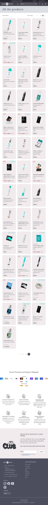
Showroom (27, 466)
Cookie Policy (32, 502)
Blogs (26, 470)
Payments (27, 473)
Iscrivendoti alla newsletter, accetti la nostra (28, 455)
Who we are (27, 464)
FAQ (26, 477)
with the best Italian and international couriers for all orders (24, 403)
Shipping (27, 471)
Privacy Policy (26, 455)
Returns (27, 475)
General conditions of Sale (17, 502)
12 (26, 354)
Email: (21, 451)
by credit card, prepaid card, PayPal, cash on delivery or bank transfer (8, 403)
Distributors (27, 468)
